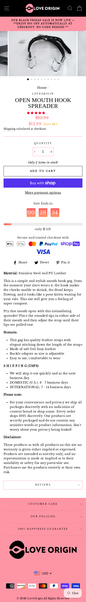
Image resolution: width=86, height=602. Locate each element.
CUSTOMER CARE (43, 504)
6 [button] (45, 80)
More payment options (43, 192)
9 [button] (55, 80)
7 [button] (49, 80)
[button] (36, 113)
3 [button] (35, 80)
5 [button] (42, 80)
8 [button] (52, 80)
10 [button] (59, 80)
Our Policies (43, 516)
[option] (43, 24)
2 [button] (32, 80)
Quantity (43, 143)
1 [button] (28, 80)
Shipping (10, 128)
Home (42, 88)
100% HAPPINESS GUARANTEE (43, 529)
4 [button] (39, 80)
